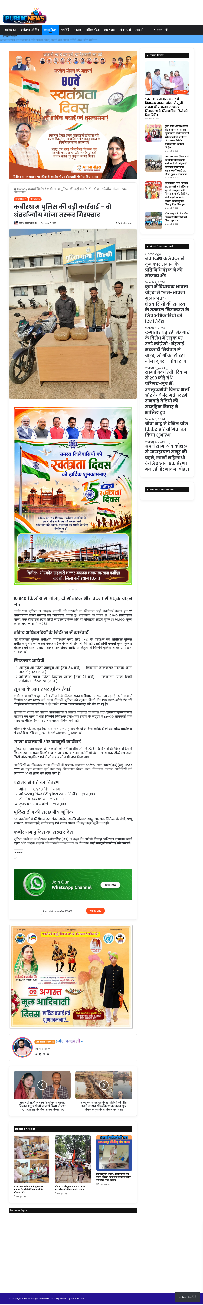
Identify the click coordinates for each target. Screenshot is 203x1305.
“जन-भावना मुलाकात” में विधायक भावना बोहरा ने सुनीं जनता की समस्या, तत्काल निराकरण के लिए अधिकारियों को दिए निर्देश (166, 107)
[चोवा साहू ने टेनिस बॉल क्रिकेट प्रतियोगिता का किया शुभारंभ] (153, 220)
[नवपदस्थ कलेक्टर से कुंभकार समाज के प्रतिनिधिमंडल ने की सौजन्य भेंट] (32, 1159)
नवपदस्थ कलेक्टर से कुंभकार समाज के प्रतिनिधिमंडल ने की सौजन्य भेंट (28, 1189)
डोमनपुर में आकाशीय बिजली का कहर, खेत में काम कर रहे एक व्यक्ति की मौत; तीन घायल (113, 1177)
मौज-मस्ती (125, 29)
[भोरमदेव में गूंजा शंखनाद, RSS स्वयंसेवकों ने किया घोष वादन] (73, 1159)
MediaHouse (77, 1298)
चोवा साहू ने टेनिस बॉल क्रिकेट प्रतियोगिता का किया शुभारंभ (176, 217)
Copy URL (95, 910)
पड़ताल (77, 29)
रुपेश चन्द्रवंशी (25, 223)
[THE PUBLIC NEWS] (24, 12)
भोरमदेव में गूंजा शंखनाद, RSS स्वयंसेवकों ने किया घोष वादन (70, 1188)
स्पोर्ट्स (138, 29)
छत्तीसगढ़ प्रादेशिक (29, 29)
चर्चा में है (65, 29)
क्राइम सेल (109, 29)
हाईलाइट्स (10, 29)
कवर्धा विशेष (50, 29)
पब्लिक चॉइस (93, 29)
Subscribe (185, 1297)
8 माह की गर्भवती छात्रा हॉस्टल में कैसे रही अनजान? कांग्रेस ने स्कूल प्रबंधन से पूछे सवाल (60, 40)
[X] (44, 1054)
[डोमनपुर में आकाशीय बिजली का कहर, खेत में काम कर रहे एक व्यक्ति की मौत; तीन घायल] (114, 1153)
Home (21, 189)
